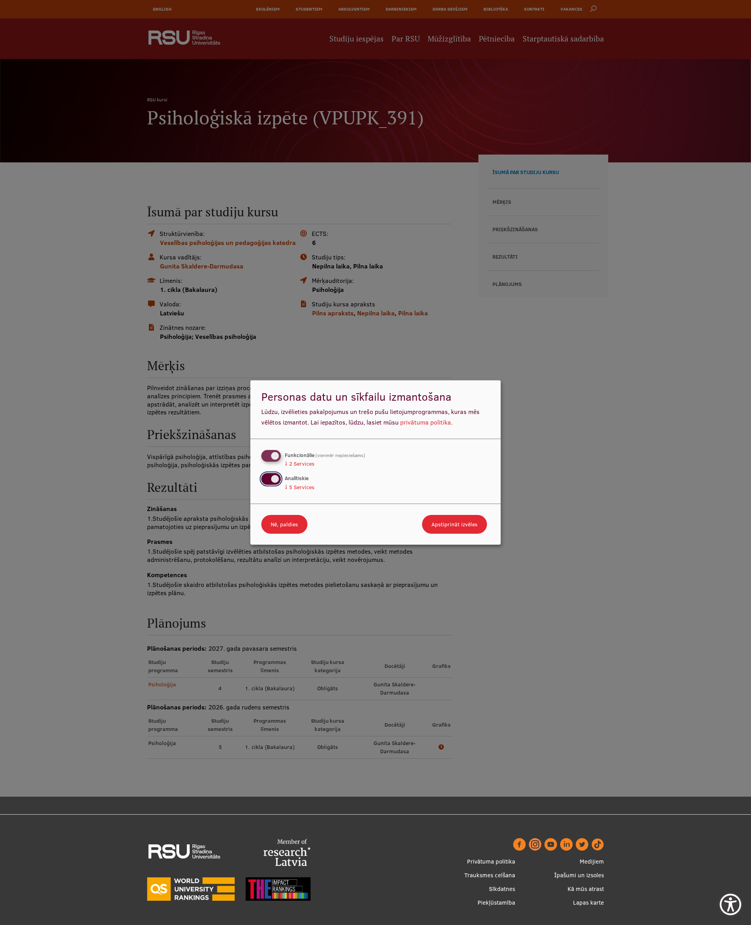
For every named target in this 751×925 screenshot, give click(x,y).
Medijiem (592, 861)
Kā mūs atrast (586, 889)
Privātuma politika (491, 861)
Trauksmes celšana (489, 875)
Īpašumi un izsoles (579, 875)
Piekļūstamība (496, 902)
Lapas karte (588, 902)
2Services (299, 464)
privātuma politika (425, 422)
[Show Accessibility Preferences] (730, 904)
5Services (299, 487)
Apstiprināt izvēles (454, 524)
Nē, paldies (284, 524)
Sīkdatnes (502, 889)
